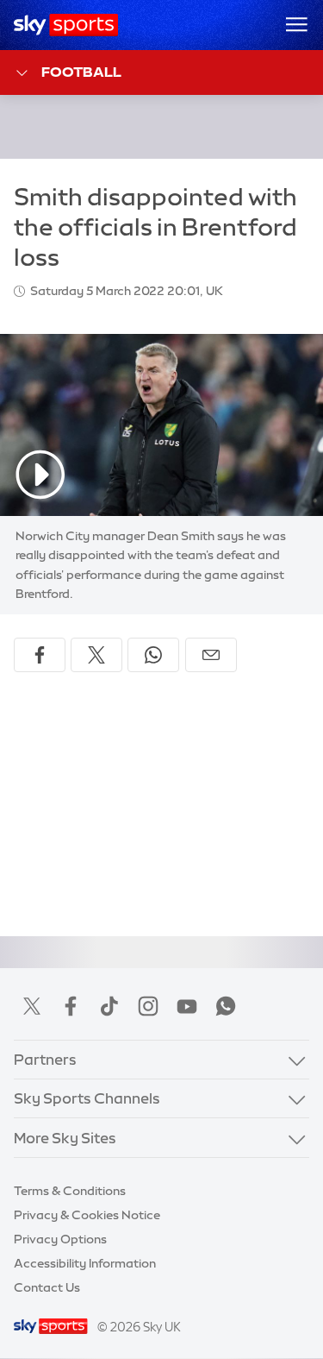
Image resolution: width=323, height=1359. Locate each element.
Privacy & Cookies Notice (87, 1215)
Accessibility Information (85, 1263)
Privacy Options (60, 1239)
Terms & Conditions (70, 1191)
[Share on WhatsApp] (153, 655)
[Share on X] (96, 655)
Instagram (148, 1006)
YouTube (187, 1006)
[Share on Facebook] (39, 655)
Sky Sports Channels (87, 1098)
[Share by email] (211, 655)
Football (81, 72)
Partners (45, 1059)
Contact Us (47, 1287)
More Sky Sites (65, 1137)
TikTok (109, 1006)
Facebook (71, 1006)
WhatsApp (226, 1006)
